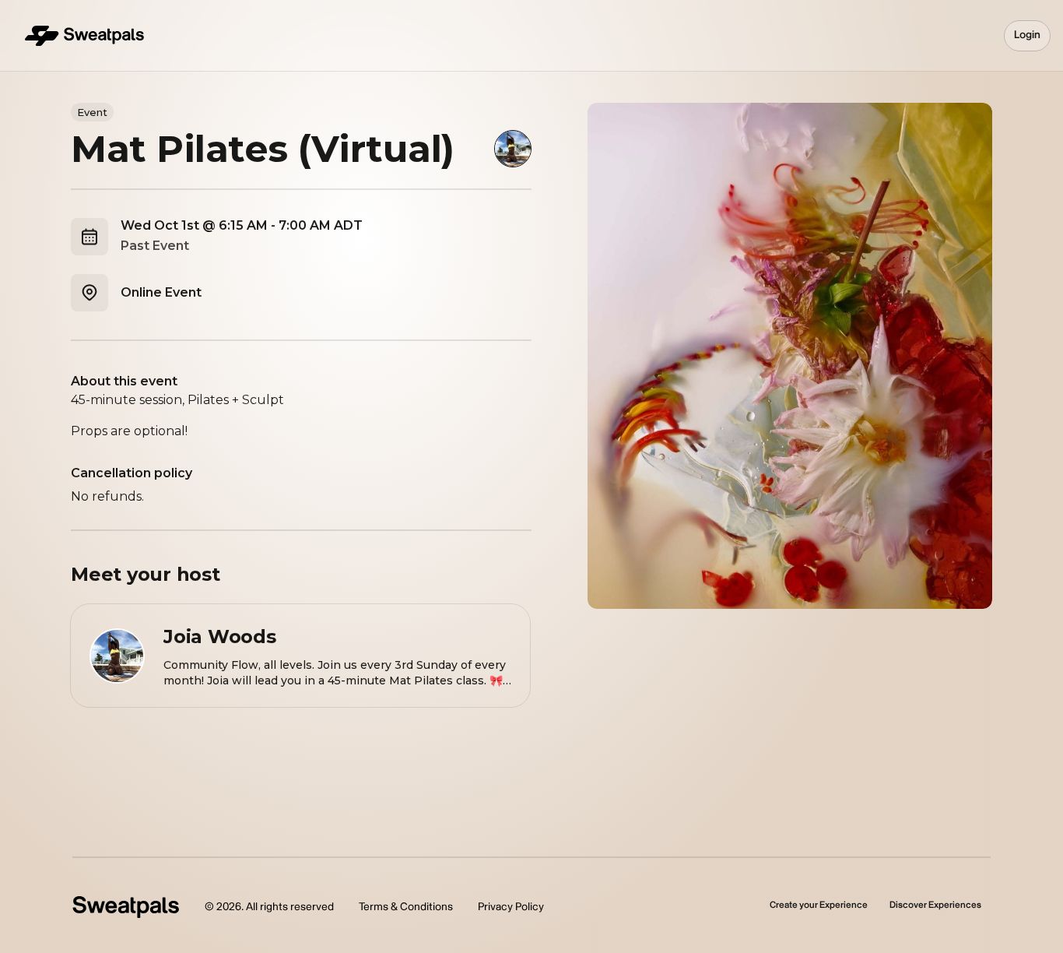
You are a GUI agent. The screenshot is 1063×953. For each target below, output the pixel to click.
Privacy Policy (511, 906)
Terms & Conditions (406, 906)
